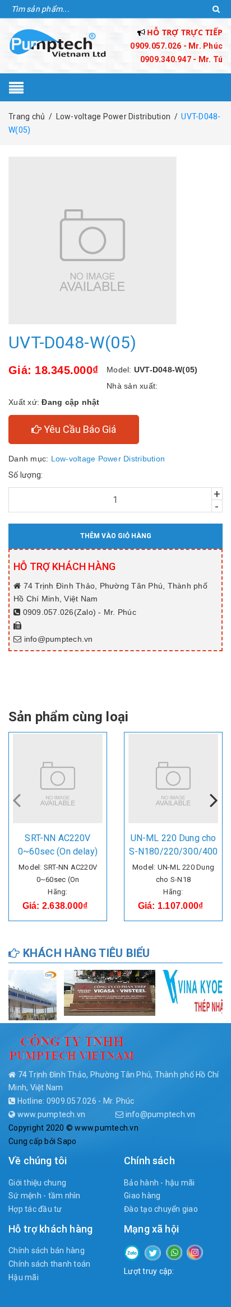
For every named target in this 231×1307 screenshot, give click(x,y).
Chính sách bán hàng (46, 1250)
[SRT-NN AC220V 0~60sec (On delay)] (57, 778)
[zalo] (132, 1251)
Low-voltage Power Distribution (108, 458)
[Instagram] (195, 1251)
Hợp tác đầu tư (35, 1209)
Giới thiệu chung (37, 1182)
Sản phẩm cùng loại (68, 717)
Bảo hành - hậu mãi (159, 1182)
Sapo (66, 1141)
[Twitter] (153, 1252)
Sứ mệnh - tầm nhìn (44, 1195)
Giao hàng (142, 1195)
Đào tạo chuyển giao (161, 1209)
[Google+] (174, 1251)
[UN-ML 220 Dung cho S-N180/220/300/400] (173, 778)
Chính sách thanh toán (49, 1263)
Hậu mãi (23, 1277)
